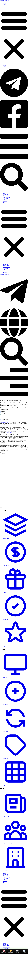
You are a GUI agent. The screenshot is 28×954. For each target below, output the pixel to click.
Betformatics (9, 432)
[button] (14, 34)
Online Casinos (6, 197)
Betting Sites (6, 195)
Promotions (5, 198)
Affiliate (5, 202)
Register (5, 4)
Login (4, 3)
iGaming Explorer (4, 422)
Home (4, 193)
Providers (5, 201)
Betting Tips (5, 194)
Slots (4, 199)
